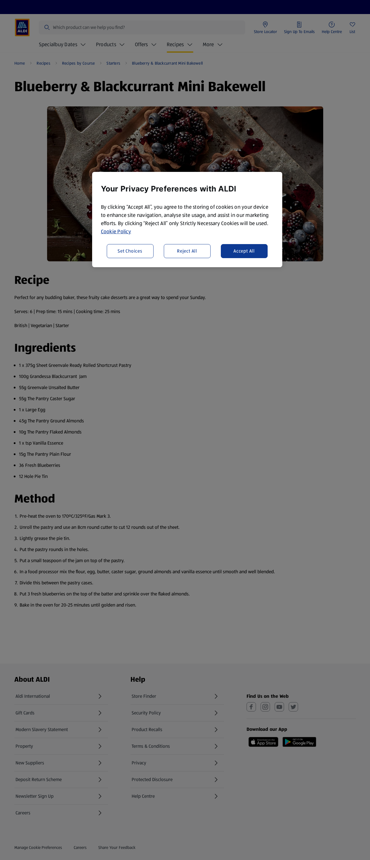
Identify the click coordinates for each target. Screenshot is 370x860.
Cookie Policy (116, 231)
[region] (187, 219)
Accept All (244, 251)
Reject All (187, 251)
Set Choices (130, 251)
